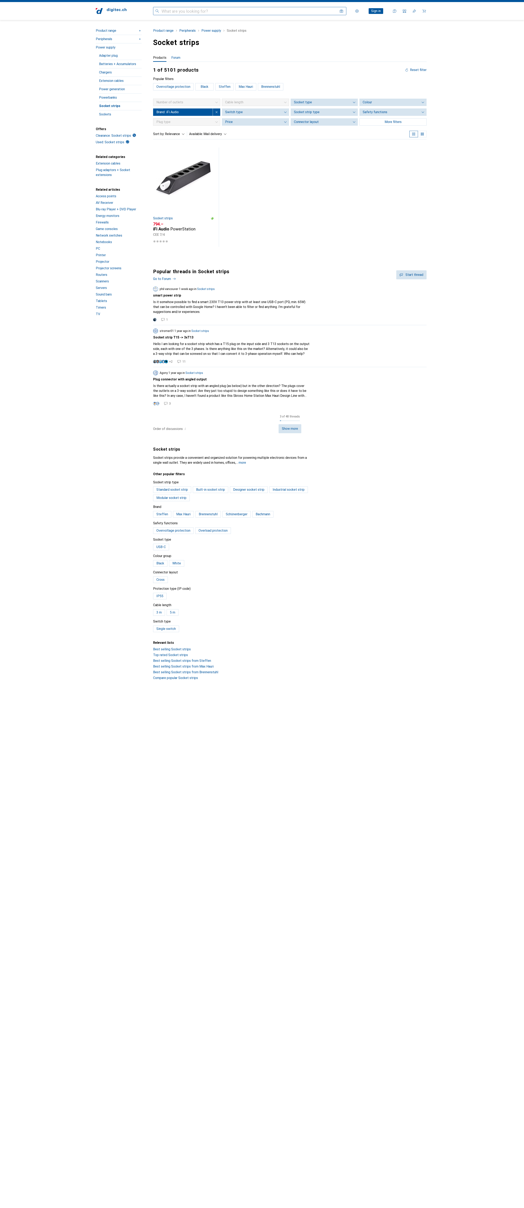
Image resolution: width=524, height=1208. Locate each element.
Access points (106, 196)
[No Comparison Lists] (404, 11)
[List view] (422, 134)
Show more (290, 429)
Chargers (105, 72)
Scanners (102, 281)
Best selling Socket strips (172, 649)
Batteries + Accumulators (117, 64)
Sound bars (104, 294)
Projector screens (108, 268)
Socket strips (109, 106)
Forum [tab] (175, 58)
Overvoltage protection (173, 87)
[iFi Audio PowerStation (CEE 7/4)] (183, 197)
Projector (102, 262)
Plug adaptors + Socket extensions (113, 172)
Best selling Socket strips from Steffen (182, 661)
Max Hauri (246, 87)
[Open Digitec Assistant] (394, 11)
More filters (393, 122)
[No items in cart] (424, 11)
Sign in (376, 11)
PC (98, 248)
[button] (212, 218)
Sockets (105, 114)
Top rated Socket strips (170, 655)
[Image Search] (341, 11)
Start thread (414, 275)
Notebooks (104, 242)
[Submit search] (157, 11)
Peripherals (104, 39)
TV (98, 314)
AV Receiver (104, 203)
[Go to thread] (289, 304)
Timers (101, 307)
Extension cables (111, 81)
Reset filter (418, 70)
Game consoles (107, 229)
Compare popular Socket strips (175, 678)
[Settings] (357, 11)
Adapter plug (108, 56)
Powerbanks (108, 97)
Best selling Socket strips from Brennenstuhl (185, 672)
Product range (106, 31)
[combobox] (174, 134)
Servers (101, 288)
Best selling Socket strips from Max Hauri (183, 666)
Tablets (101, 301)
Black (204, 87)
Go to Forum (162, 279)
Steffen (224, 87)
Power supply (105, 47)
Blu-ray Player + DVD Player (116, 209)
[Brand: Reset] (216, 112)
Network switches (109, 235)
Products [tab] (159, 58)
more (242, 463)
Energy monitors (107, 216)
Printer (101, 255)
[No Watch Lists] (414, 11)
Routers (101, 275)
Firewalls (102, 222)
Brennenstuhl (270, 87)
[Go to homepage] (111, 11)
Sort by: (158, 134)
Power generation (112, 89)
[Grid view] (413, 134)
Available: (196, 134)
